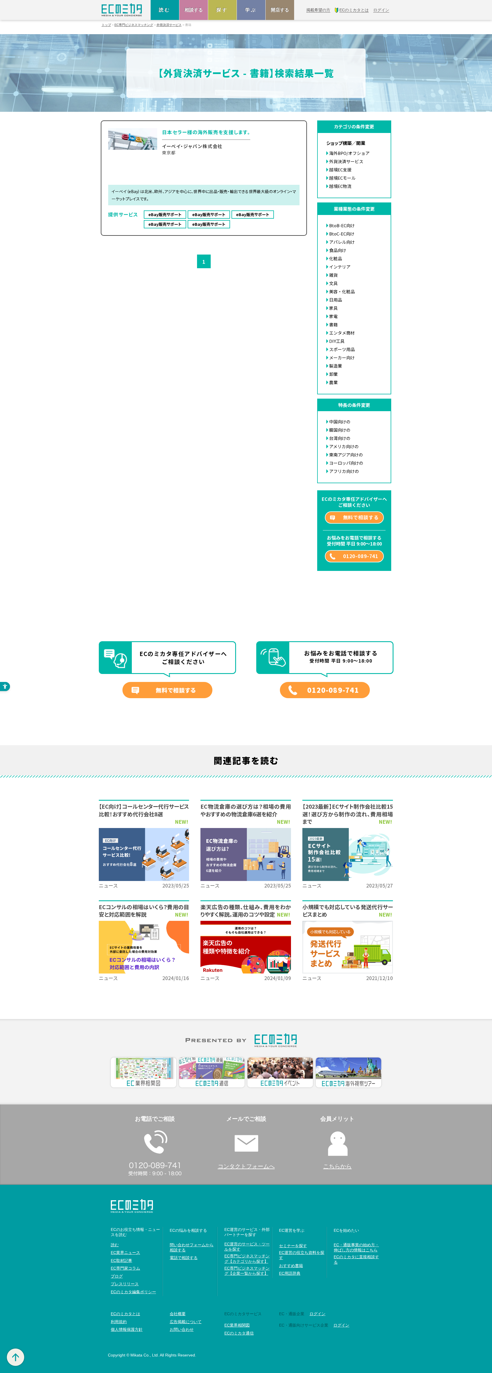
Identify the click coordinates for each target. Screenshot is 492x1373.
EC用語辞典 (289, 1273)
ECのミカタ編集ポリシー (133, 1292)
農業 (333, 382)
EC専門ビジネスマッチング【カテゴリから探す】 (247, 1258)
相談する (193, 9)
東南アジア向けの (346, 455)
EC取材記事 (121, 1260)
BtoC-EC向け (341, 234)
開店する (280, 9)
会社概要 (178, 1313)
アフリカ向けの (344, 471)
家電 (333, 316)
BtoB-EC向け (342, 225)
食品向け (337, 250)
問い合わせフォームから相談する (192, 1247)
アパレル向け (342, 242)
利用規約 (119, 1321)
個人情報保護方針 (127, 1329)
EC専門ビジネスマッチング (133, 24)
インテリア (339, 267)
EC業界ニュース (125, 1252)
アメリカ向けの (344, 446)
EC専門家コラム (125, 1268)
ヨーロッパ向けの (346, 463)
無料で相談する (361, 517)
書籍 (333, 324)
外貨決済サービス (169, 24)
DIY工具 (337, 341)
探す (222, 9)
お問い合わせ (182, 1329)
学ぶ (251, 9)
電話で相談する (184, 1257)
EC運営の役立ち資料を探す (301, 1255)
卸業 (333, 374)
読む (165, 9)
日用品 (335, 300)
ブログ (117, 1276)
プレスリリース (125, 1284)
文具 (333, 283)
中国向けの (339, 422)
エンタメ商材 (342, 333)
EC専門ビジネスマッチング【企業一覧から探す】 (247, 1271)
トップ (106, 24)
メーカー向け (342, 357)
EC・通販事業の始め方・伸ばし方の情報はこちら (356, 1247)
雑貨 (333, 275)
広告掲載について (186, 1321)
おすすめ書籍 (291, 1265)
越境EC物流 (340, 186)
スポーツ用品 (342, 349)
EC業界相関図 (237, 1325)
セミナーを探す (293, 1245)
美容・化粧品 (342, 291)
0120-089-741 (360, 556)
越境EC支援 (340, 170)
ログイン (317, 1313)
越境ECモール (342, 178)
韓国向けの (339, 430)
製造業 (335, 366)
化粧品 (335, 258)
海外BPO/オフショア (349, 153)
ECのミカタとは (125, 1313)
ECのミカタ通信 (239, 1333)
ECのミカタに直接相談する (356, 1259)
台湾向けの (339, 438)
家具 (333, 308)
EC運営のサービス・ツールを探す (247, 1246)
